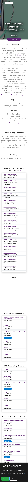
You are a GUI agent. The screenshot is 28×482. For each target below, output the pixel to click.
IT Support (6, 325)
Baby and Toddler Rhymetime (12, 451)
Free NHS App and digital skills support (14, 331)
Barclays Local (7, 376)
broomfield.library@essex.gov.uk (14, 95)
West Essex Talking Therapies (12, 444)
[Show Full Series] (21, 170)
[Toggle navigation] (2, 3)
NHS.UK (19, 55)
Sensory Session (8, 428)
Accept (5, 478)
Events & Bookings (21, 2)
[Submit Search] (12, 3)
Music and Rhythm (9, 460)
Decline (14, 478)
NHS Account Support (10, 174)
